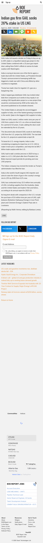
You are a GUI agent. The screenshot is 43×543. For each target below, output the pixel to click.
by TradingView (21, 474)
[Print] (28, 32)
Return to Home (7, 300)
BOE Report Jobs (21, 534)
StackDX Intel (21, 537)
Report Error (31, 526)
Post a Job (31, 522)
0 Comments (31, 28)
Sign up (8, 2)
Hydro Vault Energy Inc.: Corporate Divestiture (18, 274)
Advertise (31, 520)
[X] (4, 32)
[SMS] (22, 32)
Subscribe (7, 257)
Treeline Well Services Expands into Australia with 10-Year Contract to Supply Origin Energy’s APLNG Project (21, 286)
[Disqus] (21, 329)
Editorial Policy (6, 531)
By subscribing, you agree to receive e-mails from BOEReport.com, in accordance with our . (22, 252)
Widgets (17, 520)
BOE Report (21, 7)
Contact (30, 524)
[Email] (16, 32)
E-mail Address (8, 244)
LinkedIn (32, 229)
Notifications (18, 522)
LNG (4, 215)
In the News (5, 524)
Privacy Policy (34, 253)
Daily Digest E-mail (20, 524)
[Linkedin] (10, 32)
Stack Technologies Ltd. (24, 540)
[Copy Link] (34, 32)
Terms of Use (5, 526)
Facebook (7, 229)
